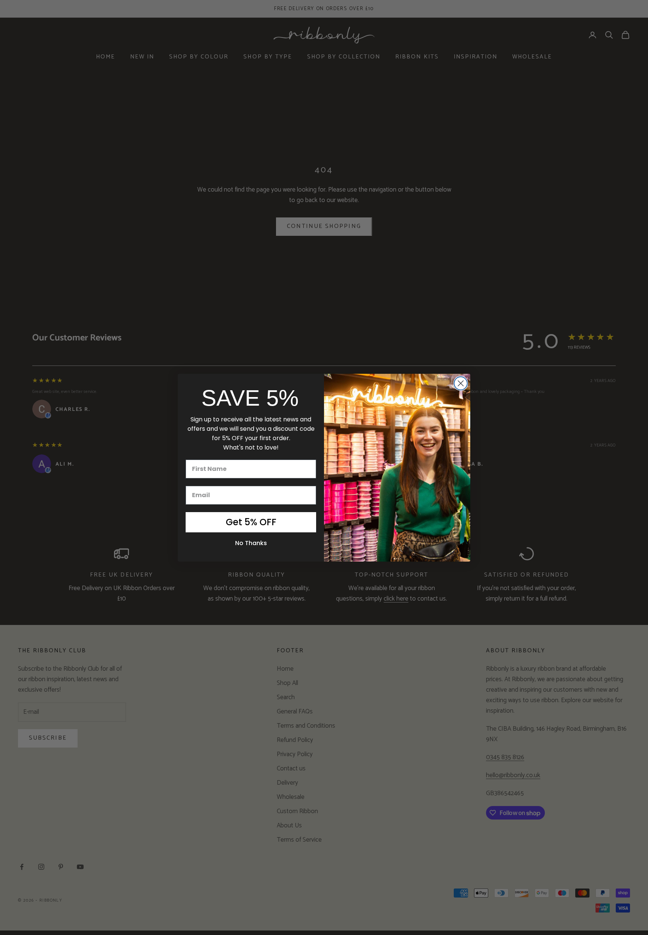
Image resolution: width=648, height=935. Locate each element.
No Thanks (251, 543)
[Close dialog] (460, 383)
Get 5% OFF (251, 522)
